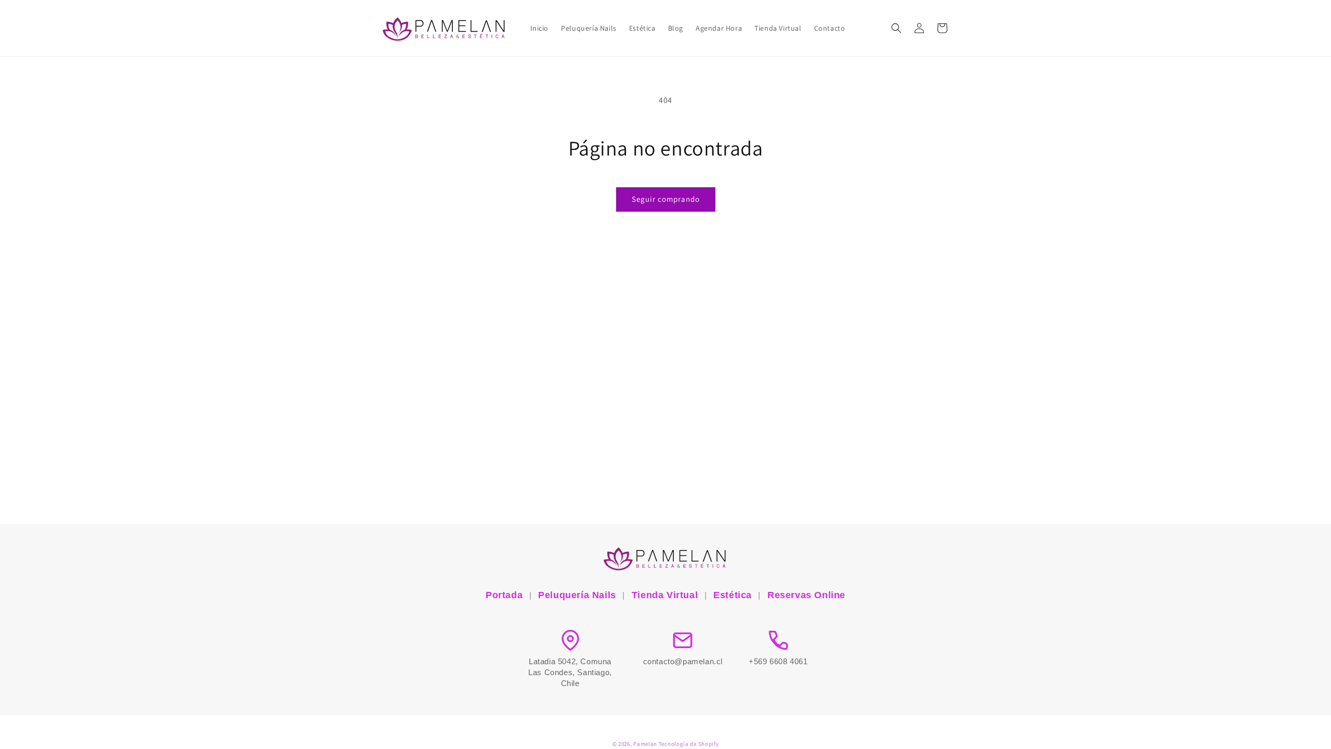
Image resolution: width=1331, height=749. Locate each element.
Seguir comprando (666, 199)
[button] (896, 28)
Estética (732, 595)
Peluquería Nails (577, 595)
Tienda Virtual (665, 595)
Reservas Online (806, 595)
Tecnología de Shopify (689, 743)
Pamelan (645, 743)
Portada (504, 595)
